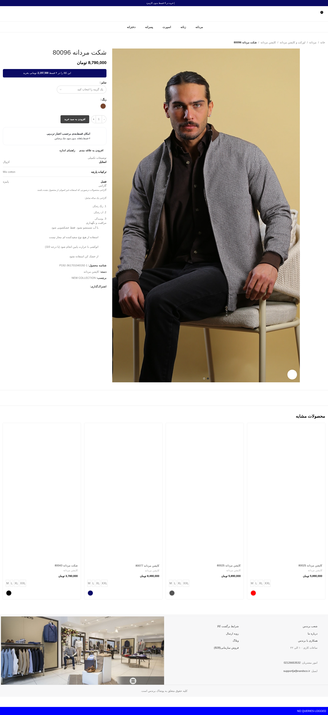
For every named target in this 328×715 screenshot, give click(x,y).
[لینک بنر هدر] (164, 3)
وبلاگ (236, 640)
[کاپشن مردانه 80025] (286, 492)
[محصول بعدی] (5, 42)
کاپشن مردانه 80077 (147, 565)
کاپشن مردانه (268, 42)
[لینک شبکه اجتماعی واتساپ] (64, 286)
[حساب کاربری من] (315, 14)
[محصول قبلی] (14, 42)
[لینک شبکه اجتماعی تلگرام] (60, 286)
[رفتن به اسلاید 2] (204, 378)
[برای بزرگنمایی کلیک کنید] (292, 374)
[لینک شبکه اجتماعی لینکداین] (69, 286)
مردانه (313, 42)
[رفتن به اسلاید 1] (208, 378)
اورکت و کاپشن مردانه (292, 42)
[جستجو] (4, 14)
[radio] (103, 106)
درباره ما (312, 633)
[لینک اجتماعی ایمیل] (78, 286)
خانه (322, 42)
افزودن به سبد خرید (74, 119)
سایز (103, 82)
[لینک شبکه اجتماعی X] (83, 286)
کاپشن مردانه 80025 (310, 565)
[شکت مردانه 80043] (42, 492)
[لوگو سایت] (164, 13)
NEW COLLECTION (84, 277)
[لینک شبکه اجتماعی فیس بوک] (87, 286)
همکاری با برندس (307, 640)
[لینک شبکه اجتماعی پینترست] (74, 286)
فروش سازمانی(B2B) (226, 647)
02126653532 (292, 662)
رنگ (104, 99)
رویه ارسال (232, 633)
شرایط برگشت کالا (228, 626)
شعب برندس (310, 626)
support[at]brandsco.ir (296, 670)
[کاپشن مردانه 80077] (123, 492)
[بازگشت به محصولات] (9, 42)
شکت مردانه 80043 (66, 565)
